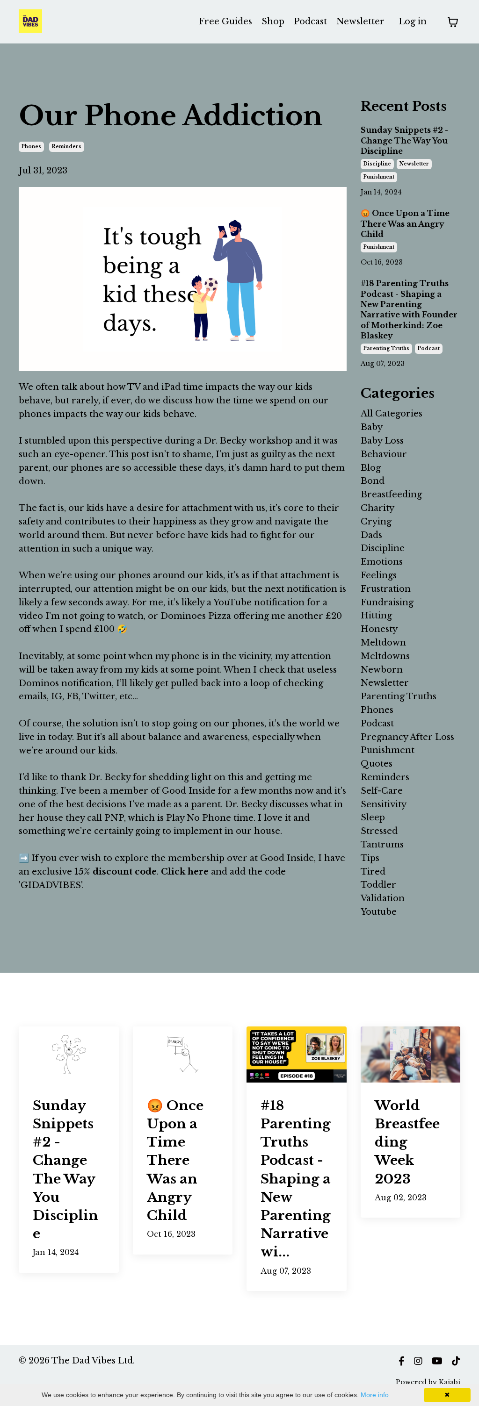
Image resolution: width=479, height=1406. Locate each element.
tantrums (382, 844)
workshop (270, 441)
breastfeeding (391, 494)
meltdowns (385, 656)
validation (383, 898)
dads (371, 535)
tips (370, 858)
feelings (379, 575)
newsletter (414, 164)
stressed (379, 831)
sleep (373, 817)
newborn (382, 670)
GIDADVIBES (51, 885)
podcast (429, 348)
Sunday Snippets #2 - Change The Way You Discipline (404, 140)
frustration (386, 589)
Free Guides (225, 21)
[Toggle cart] (452, 21)
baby (372, 427)
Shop (272, 21)
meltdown (383, 643)
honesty (379, 629)
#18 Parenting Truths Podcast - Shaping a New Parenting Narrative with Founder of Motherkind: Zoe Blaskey (409, 309)
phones (31, 146)
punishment (378, 177)
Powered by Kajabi (428, 1382)
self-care (382, 791)
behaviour (384, 454)
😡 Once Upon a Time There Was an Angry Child (405, 223)
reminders (66, 146)
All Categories (391, 414)
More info (375, 1395)
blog (371, 468)
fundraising (387, 602)
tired (373, 872)
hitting (376, 615)
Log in (413, 21)
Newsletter (360, 21)
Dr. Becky (225, 441)
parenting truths (386, 348)
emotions (382, 562)
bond (373, 481)
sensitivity (383, 804)
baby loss (382, 441)
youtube (379, 912)
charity (377, 508)
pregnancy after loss (407, 737)
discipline (377, 164)
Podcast (310, 21)
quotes (376, 764)
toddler (378, 885)
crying (376, 521)
